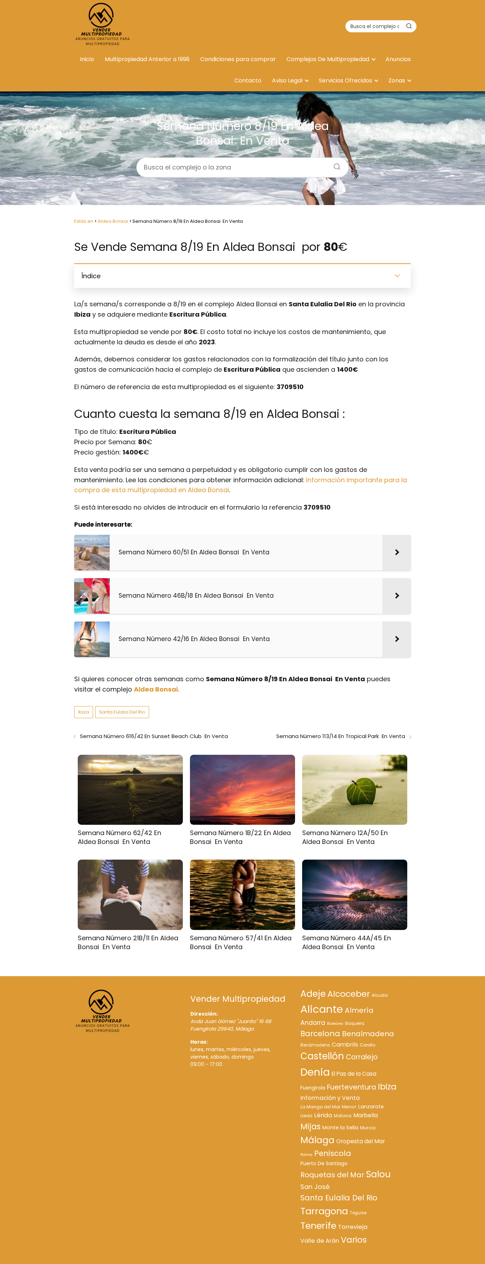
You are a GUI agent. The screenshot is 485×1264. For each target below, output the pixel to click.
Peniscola (332, 1153)
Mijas (310, 1126)
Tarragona (324, 1211)
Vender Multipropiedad (237, 999)
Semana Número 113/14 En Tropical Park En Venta (340, 736)
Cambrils (345, 1044)
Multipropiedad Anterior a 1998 (147, 59)
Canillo (368, 1045)
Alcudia (380, 995)
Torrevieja (352, 1227)
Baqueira (354, 1023)
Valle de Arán (319, 1241)
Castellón (322, 1056)
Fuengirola (312, 1088)
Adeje (313, 994)
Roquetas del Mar (332, 1175)
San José (314, 1186)
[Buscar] (409, 26)
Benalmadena (368, 1034)
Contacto (247, 80)
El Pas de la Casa (354, 1073)
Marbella (365, 1115)
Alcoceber (348, 994)
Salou (378, 1174)
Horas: (199, 1041)
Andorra (312, 1022)
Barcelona (320, 1033)
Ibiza (83, 712)
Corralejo (362, 1057)
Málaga (317, 1140)
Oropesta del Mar (360, 1141)
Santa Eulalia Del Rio (122, 712)
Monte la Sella (340, 1127)
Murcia (368, 1128)
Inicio (87, 59)
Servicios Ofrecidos (345, 80)
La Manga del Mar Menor (328, 1107)
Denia (315, 1072)
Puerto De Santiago (324, 1163)
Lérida (323, 1115)
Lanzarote (371, 1106)
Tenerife (318, 1225)
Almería (359, 1010)
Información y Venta (330, 1098)
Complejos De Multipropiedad (328, 59)
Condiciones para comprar (238, 59)
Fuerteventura (351, 1087)
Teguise (358, 1213)
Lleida (306, 1116)
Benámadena (315, 1045)
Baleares (335, 1023)
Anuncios (398, 59)
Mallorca (343, 1116)
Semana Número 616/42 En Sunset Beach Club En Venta (154, 736)
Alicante (321, 1009)
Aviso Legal (287, 80)
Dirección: (204, 1013)
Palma (306, 1154)
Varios (354, 1240)
